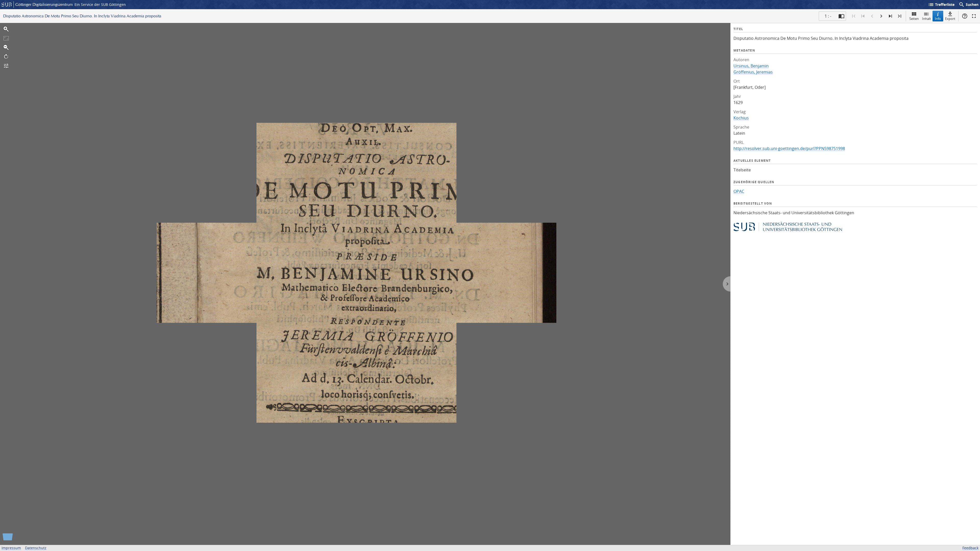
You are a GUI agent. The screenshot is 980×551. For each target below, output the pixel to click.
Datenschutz (35, 547)
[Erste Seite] (853, 16)
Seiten (914, 18)
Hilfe (964, 16)
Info (938, 18)
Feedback (970, 547)
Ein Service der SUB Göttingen (100, 4)
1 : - (828, 16)
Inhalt (926, 18)
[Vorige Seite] (872, 16)
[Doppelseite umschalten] (841, 16)
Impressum (11, 547)
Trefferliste (941, 5)
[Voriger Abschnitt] (862, 16)
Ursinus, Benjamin (751, 66)
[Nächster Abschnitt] (890, 16)
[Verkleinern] (6, 47)
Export (950, 18)
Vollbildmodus (973, 16)
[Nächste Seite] (881, 16)
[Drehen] (6, 56)
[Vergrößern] (6, 29)
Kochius (741, 118)
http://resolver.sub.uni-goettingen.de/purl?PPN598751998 (789, 148)
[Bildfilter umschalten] (6, 65)
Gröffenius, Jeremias (753, 72)
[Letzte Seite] (899, 16)
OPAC (738, 191)
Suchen (968, 5)
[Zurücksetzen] (6, 38)
